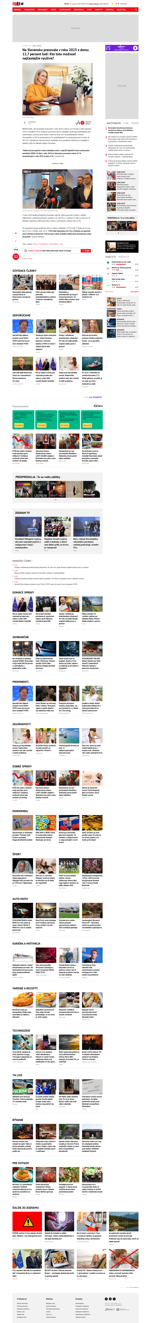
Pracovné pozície (20, 406)
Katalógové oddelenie (82, 1312)
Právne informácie (22, 1303)
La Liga (14, 885)
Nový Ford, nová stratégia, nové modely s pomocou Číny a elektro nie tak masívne (46, 924)
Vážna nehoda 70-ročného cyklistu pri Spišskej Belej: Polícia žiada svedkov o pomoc (91, 617)
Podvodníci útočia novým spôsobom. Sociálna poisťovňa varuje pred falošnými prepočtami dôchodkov (92, 1101)
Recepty (14, 1197)
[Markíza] (108, 263)
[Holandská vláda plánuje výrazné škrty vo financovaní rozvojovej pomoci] (22, 282)
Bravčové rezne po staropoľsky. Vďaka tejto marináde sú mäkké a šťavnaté (21, 1013)
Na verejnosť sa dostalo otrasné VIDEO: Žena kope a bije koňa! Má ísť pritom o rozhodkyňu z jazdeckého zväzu (22, 663)
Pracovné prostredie (64, 977)
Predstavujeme (86, 930)
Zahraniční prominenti (42, 713)
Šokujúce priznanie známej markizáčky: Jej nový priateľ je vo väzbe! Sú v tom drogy (68, 707)
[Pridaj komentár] (16, 233)
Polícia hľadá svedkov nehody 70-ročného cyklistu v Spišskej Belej (39, 573)
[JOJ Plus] (108, 285)
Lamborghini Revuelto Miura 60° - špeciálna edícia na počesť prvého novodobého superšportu (92, 924)
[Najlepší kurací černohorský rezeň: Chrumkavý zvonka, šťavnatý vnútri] (92, 1000)
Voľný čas (121, 9)
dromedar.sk (62, 755)
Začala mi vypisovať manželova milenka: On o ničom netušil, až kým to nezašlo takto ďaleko (126, 246)
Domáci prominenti (17, 713)
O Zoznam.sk (22, 1299)
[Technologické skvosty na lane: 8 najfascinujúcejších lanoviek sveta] (69, 735)
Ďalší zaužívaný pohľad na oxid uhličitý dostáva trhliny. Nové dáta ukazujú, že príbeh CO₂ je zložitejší (69, 1057)
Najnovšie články (22, 560)
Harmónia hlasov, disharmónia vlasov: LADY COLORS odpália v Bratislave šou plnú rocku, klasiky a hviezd (46, 456)
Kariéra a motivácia (26, 943)
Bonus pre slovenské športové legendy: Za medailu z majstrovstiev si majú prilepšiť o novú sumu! (68, 837)
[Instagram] (110, 1299)
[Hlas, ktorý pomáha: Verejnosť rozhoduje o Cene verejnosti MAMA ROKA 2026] (46, 955)
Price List (49, 1314)
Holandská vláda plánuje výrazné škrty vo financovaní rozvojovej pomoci (22, 296)
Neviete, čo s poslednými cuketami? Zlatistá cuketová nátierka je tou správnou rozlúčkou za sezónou (22, 1189)
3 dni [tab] (126, 123)
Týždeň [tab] (135, 123)
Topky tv (98, 9)
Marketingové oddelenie (83, 1314)
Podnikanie (43, 244)
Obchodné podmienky (53, 1309)
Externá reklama (51, 1306)
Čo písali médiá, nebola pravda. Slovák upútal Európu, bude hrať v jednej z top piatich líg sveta (45, 1101)
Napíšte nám (20, 1314)
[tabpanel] (122, 147)
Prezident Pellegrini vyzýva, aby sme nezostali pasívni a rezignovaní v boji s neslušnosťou (28, 543)
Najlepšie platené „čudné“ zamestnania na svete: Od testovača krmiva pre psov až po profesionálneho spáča (22, 970)
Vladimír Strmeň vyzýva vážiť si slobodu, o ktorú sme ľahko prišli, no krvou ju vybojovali (56, 543)
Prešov (84, 624)
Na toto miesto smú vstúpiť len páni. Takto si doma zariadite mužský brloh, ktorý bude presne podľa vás (22, 1146)
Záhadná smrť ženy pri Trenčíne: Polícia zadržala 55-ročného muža (22, 1099)
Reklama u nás (50, 1303)
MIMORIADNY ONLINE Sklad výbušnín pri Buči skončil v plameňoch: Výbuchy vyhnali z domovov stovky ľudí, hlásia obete (91, 663)
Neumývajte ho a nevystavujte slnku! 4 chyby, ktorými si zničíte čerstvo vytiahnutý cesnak (92, 1188)
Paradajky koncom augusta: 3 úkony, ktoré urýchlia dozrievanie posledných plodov (68, 1188)
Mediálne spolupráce (41, 975)
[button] (82, 123)
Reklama (49, 1299)
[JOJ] (108, 268)
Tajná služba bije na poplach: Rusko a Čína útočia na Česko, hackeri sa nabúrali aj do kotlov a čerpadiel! (68, 663)
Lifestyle (110, 9)
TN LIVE (17, 1075)
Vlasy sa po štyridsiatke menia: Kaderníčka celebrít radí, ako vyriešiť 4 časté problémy (22, 749)
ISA (61, 244)
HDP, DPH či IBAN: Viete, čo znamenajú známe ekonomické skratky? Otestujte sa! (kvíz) (45, 836)
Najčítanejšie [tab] (114, 123)
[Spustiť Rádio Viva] (122, 46)
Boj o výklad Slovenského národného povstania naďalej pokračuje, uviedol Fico (85, 543)
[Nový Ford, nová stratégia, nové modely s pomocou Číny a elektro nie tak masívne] (46, 910)
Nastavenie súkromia (23, 1309)
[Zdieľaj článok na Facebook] (16, 241)
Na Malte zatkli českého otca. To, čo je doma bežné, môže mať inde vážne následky (68, 1100)
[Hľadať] (136, 9)
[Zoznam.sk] (111, 1310)
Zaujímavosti (65, 9)
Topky (34, 46)
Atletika (38, 885)
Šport (53, 9)
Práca (35, 244)
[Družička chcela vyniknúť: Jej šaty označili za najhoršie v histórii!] (46, 735)
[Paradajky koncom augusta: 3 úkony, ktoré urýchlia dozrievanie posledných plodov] (69, 1174)
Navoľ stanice (109, 292)
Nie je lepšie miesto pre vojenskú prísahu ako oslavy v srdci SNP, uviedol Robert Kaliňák (22, 617)
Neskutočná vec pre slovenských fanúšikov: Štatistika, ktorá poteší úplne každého (68, 455)
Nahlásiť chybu (27, 259)
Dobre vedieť (16, 463)
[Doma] (108, 280)
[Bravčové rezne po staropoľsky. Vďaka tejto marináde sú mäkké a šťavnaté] (22, 1000)
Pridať (87, 251)
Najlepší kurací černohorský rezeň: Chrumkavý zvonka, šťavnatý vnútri (89, 1013)
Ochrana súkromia (22, 1306)
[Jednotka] (108, 274)
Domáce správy (23, 592)
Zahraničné (29, 9)
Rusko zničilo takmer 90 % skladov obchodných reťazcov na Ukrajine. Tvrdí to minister (91, 1055)
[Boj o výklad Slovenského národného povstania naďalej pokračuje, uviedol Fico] (86, 527)
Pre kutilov (20, 1163)
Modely (38, 930)
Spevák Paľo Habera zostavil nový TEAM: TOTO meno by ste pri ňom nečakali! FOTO (45, 584)
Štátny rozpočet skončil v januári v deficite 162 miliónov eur (92, 294)
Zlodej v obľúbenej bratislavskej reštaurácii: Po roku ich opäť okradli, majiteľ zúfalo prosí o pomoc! (51, 567)
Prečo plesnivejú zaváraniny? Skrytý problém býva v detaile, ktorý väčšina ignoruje (45, 1188)
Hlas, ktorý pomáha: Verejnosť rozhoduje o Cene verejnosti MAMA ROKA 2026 (45, 969)
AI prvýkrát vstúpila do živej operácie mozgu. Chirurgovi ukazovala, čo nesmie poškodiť (22, 1055)
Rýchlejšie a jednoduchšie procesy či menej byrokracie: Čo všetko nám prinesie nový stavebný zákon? (69, 297)
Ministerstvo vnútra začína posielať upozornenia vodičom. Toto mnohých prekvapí (68, 924)
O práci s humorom (17, 977)
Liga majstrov (62, 888)
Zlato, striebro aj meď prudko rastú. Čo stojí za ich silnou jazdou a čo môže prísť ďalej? (91, 836)
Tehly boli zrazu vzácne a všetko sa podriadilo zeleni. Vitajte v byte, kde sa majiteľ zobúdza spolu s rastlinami (46, 1146)
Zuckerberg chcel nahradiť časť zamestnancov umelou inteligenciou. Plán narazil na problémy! (91, 970)
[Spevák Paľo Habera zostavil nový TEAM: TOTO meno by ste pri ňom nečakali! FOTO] (22, 693)
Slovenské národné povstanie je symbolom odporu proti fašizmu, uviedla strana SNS (45, 617)
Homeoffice (53, 244)
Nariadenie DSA (21, 1317)
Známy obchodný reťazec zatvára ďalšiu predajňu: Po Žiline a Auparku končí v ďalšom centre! (49, 578)
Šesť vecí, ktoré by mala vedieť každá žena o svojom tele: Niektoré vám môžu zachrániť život (92, 749)
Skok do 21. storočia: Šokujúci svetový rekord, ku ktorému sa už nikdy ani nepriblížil (45, 879)
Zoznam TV (22, 513)
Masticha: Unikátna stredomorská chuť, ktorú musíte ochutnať (69, 1012)
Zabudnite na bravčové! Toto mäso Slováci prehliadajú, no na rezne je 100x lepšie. (45, 1013)
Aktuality (84, 977)
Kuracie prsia (85, 1019)
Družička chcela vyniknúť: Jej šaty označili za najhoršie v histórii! (46, 748)
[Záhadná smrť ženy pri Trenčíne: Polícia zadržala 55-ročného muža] (22, 1087)
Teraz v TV (110, 256)
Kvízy (89, 9)
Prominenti (43, 9)
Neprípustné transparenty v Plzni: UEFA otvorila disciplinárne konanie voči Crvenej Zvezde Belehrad (92, 880)
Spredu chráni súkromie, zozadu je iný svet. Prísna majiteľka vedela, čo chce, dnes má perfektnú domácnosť (69, 1146)
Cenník (48, 1312)
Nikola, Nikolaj (94, 4)
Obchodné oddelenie (82, 1309)
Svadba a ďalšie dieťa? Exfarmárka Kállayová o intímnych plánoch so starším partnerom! (91, 707)
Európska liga (85, 888)
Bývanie (17, 1120)
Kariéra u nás (21, 1312)
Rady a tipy (62, 1017)
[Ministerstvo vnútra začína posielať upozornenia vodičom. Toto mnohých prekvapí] (69, 910)
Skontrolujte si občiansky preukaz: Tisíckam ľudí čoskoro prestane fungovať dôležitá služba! (22, 836)
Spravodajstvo (80, 1303)
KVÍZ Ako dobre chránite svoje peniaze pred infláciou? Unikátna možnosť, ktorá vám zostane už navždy (22, 456)
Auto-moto (20, 899)
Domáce (17, 9)
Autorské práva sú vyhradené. (113, 1305)
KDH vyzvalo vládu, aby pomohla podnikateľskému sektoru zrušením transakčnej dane (46, 297)
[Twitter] (114, 1299)
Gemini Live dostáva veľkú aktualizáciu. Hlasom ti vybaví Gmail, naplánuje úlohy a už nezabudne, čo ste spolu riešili (45, 1057)
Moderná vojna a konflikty (89, 1062)
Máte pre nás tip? (81, 1317)
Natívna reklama (51, 1317)
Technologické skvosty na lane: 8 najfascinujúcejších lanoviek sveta (69, 749)
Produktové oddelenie (82, 1306)
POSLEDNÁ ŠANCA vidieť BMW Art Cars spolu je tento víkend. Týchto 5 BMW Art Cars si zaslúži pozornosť (22, 925)
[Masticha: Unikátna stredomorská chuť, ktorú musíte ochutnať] (69, 1000)
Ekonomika (79, 9)
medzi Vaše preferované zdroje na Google (49, 251)
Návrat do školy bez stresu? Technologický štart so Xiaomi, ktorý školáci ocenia (90, 791)
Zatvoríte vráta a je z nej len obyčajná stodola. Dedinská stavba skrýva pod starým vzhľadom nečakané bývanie (91, 1146)
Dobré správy (22, 766)
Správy (17, 550)
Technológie (21, 1030)
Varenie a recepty (25, 988)
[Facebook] (106, 1299)
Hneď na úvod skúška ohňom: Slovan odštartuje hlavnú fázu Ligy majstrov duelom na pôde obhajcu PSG (68, 880)
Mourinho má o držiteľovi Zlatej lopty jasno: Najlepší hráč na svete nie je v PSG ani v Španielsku (22, 879)
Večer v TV (124, 256)
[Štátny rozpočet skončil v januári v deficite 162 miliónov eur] (92, 282)
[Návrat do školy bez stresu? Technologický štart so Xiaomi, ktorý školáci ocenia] (92, 778)
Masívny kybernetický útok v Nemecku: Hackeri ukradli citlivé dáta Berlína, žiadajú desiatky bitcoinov (45, 663)
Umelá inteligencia (17, 1062)
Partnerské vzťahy (123, 243)
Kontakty (79, 1299)
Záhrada (61, 1194)
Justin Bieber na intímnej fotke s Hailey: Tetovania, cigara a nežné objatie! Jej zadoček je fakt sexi (46, 707)
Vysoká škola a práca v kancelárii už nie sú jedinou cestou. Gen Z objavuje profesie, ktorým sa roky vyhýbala (69, 970)
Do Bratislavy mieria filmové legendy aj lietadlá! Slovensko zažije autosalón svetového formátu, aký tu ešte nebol (92, 456)
